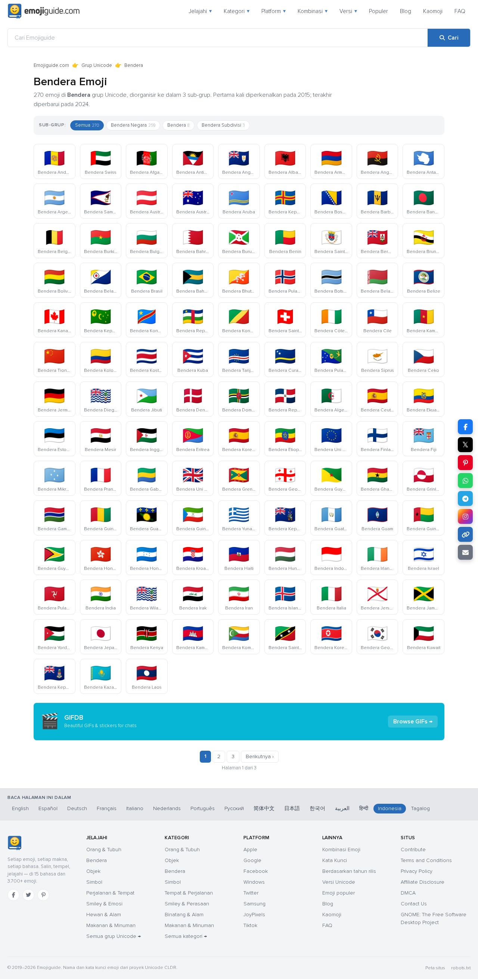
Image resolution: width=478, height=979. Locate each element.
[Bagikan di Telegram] (465, 498)
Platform (273, 11)
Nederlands (167, 808)
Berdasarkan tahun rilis (349, 871)
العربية (342, 808)
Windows (254, 882)
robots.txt (461, 968)
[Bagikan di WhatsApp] (465, 480)
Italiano (134, 808)
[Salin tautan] (465, 534)
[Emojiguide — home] (43, 11)
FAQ (459, 11)
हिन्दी (363, 808)
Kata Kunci (334, 860)
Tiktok (250, 925)
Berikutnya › (260, 756)
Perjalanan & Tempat (110, 893)
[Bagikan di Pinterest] (465, 462)
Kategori (236, 11)
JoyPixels (254, 914)
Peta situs (435, 968)
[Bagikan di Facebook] (465, 426)
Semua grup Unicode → (113, 936)
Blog (405, 11)
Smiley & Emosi (104, 904)
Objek (93, 871)
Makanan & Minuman (111, 925)
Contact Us (414, 904)
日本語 (292, 808)
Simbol (94, 882)
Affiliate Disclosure (422, 882)
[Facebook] (13, 895)
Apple (250, 849)
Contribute (413, 849)
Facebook (255, 871)
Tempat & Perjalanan (189, 893)
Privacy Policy (416, 871)
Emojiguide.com (51, 65)
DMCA (408, 893)
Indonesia (389, 808)
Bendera (178, 125)
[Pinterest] (43, 895)
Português (202, 808)
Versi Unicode (338, 882)
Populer (378, 11)
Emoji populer (338, 893)
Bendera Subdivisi (223, 125)
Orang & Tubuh (103, 849)
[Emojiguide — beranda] (14, 843)
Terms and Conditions (426, 860)
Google (252, 860)
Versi (348, 11)
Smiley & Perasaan (187, 904)
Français (107, 808)
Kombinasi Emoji (341, 849)
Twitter (250, 893)
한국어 (317, 808)
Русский (234, 808)
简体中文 (264, 808)
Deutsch (77, 808)
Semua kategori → (186, 936)
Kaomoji (433, 11)
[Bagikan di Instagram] (465, 516)
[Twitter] (28, 895)
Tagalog (420, 808)
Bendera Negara (133, 125)
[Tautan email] (465, 552)
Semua (87, 125)
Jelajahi (200, 11)
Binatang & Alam (184, 914)
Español (48, 808)
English (20, 808)
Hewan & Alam (103, 914)
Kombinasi (313, 11)
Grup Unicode (96, 65)
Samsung (254, 904)
